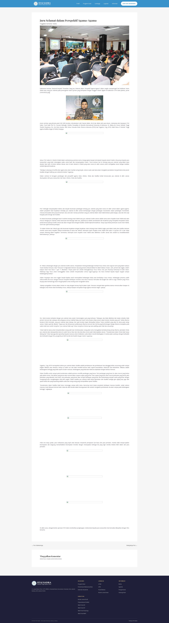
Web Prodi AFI (81, 605)
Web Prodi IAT (81, 608)
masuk (48, 559)
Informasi (114, 3)
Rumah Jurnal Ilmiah (103, 592)
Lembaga (97, 3)
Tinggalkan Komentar (46, 24)
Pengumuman (122, 589)
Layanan (106, 3)
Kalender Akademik (83, 589)
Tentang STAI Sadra (133, 620)
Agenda (121, 587)
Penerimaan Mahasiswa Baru (85, 587)
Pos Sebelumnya (37, 545)
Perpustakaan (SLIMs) (83, 602)
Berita (55, 24)
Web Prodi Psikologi (83, 610)
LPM (99, 587)
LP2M (99, 584)
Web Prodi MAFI (82, 613)
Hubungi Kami (122, 592)
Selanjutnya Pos (131, 545)
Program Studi (87, 3)
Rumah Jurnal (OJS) (83, 599)
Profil (77, 3)
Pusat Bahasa (101, 589)
